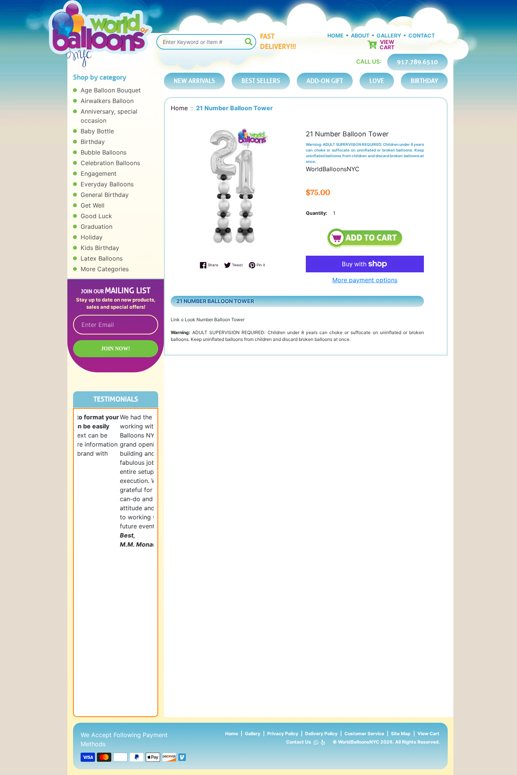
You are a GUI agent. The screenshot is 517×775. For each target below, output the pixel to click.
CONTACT (421, 35)
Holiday (92, 237)
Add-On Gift (325, 80)
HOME (335, 35)
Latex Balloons (102, 258)
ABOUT (360, 35)
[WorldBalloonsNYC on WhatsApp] (316, 742)
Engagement (99, 173)
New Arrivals (194, 80)
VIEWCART (387, 44)
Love (376, 80)
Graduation (96, 226)
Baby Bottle (97, 131)
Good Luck (96, 216)
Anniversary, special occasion (109, 116)
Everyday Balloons (107, 184)
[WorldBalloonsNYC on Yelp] (323, 742)
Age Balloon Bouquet (111, 90)
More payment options (364, 280)
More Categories (105, 269)
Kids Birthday (100, 248)
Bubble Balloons (103, 152)
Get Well (92, 205)
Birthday (93, 141)
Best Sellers (260, 80)
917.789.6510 (417, 62)
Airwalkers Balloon (107, 101)
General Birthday (105, 194)
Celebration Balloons (110, 163)
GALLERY (389, 35)
